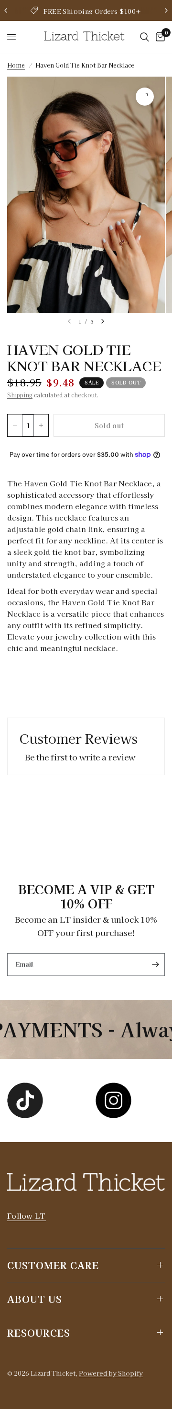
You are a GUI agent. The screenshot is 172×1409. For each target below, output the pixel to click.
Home (16, 65)
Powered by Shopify (111, 1373)
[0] (158, 37)
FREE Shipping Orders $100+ (92, 11)
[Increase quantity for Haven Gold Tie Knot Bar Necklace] (41, 425)
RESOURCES (38, 1333)
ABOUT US (34, 1299)
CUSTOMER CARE (53, 1265)
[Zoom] (145, 97)
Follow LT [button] (26, 1216)
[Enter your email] (155, 964)
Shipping (19, 395)
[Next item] (103, 321)
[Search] (144, 37)
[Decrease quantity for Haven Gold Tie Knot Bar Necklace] (15, 425)
